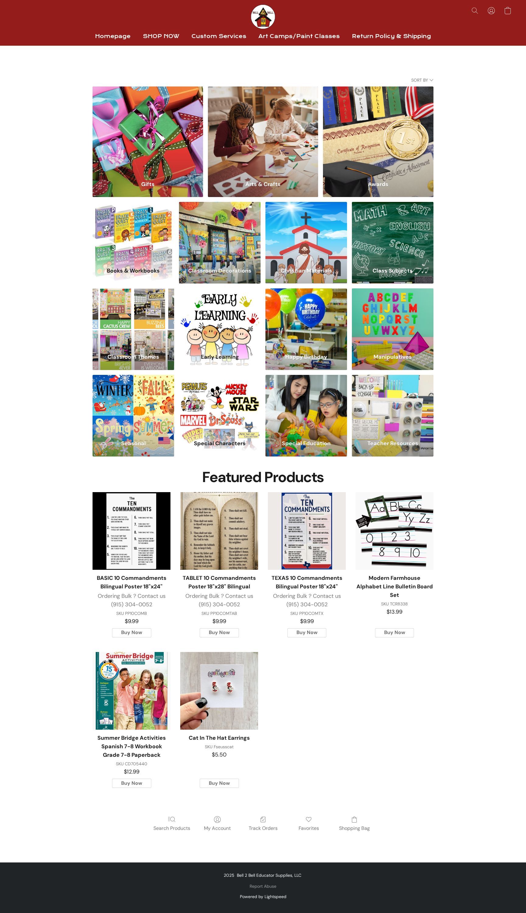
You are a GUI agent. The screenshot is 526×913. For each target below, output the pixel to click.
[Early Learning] (220, 317)
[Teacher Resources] (392, 403)
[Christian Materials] (306, 230)
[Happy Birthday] (306, 317)
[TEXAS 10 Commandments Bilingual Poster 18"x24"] (307, 531)
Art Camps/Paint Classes (299, 36)
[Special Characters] (220, 403)
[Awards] (378, 129)
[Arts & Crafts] (263, 129)
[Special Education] (306, 403)
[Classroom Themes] (133, 317)
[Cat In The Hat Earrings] (219, 691)
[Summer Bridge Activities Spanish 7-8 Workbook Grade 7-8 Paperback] (131, 691)
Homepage (113, 36)
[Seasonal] (133, 403)
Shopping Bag (354, 828)
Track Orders (263, 828)
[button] (263, 17)
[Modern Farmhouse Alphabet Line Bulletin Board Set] (394, 531)
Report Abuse (263, 886)
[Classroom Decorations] (220, 230)
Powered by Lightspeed (263, 896)
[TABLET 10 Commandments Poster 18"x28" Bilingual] (219, 531)
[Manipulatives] (392, 317)
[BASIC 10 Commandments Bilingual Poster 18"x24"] (131, 531)
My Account (217, 828)
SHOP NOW (161, 36)
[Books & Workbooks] (133, 230)
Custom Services (218, 36)
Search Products (171, 828)
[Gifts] (148, 129)
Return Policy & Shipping (391, 36)
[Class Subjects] (392, 230)
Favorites (309, 828)
